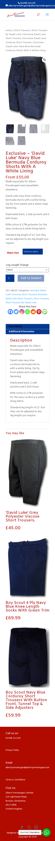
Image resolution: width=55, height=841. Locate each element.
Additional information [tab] (21, 331)
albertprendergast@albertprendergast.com (27, 767)
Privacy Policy (12, 750)
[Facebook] (10, 311)
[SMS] (44, 311)
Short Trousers (22, 30)
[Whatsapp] (27, 311)
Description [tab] (15, 326)
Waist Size (13, 253)
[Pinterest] (39, 311)
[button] (44, 59)
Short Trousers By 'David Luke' (21, 302)
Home (9, 30)
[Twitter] (16, 311)
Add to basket (31, 278)
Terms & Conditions (15, 779)
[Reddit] (33, 311)
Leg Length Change (17, 265)
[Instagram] (21, 311)
